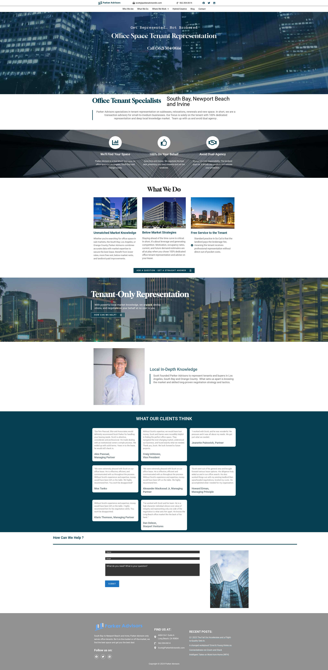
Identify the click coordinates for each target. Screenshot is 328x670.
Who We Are (127, 9)
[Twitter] (209, 3)
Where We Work (159, 9)
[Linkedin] (214, 3)
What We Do (142, 9)
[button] (160, 9)
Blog (193, 9)
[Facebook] (203, 3)
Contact (202, 9)
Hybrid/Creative (180, 9)
